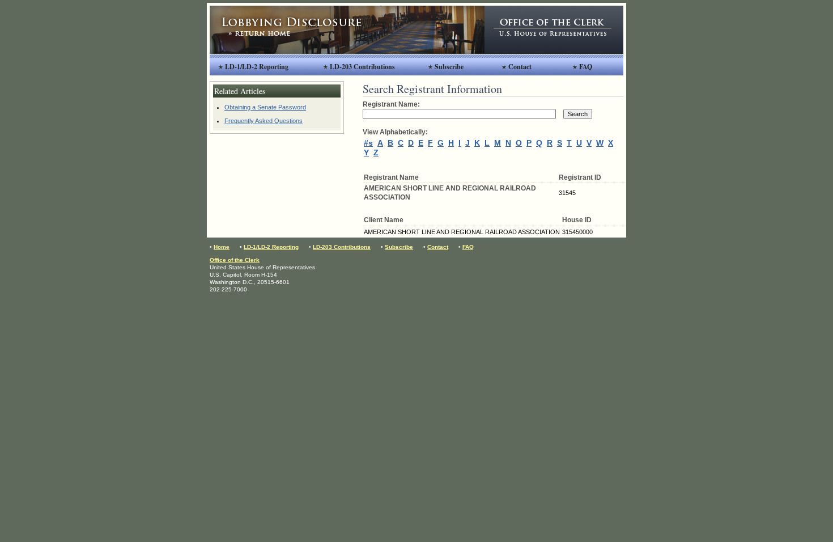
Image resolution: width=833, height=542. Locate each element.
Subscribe (449, 66)
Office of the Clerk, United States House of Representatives (553, 30)
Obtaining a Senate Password (265, 107)
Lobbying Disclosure (347, 30)
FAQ (585, 66)
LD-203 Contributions (362, 66)
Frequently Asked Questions (263, 120)
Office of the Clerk (235, 260)
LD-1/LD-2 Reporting (256, 66)
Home (222, 247)
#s (368, 142)
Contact (520, 66)
